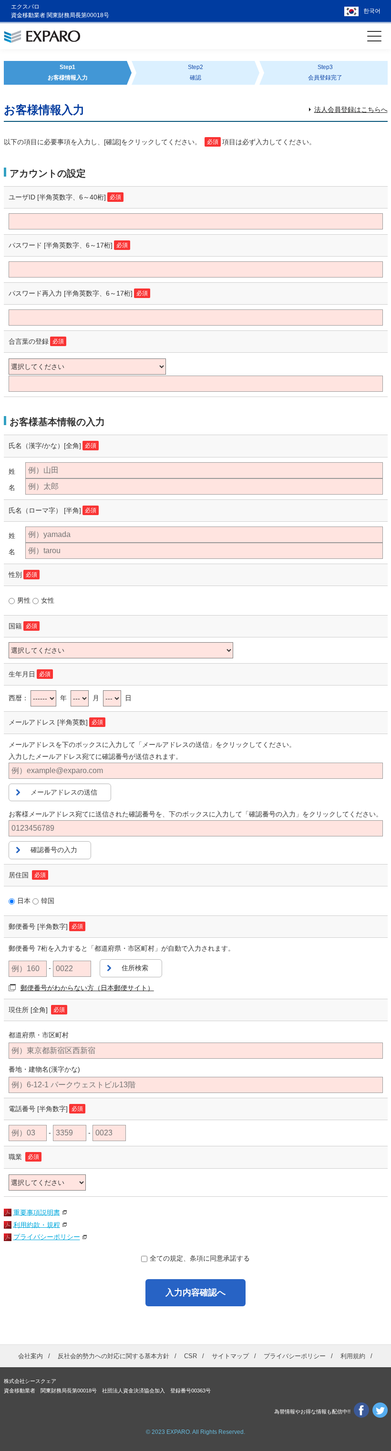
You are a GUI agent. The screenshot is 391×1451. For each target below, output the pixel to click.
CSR (190, 1356)
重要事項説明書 (36, 1212)
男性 (24, 600)
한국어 (372, 11)
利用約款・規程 (36, 1224)
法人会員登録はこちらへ (351, 109)
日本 (24, 900)
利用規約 (352, 1356)
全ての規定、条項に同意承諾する (200, 1258)
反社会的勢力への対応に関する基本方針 (113, 1356)
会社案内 (30, 1356)
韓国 (47, 900)
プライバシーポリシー (46, 1237)
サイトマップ (230, 1356)
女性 (47, 600)
